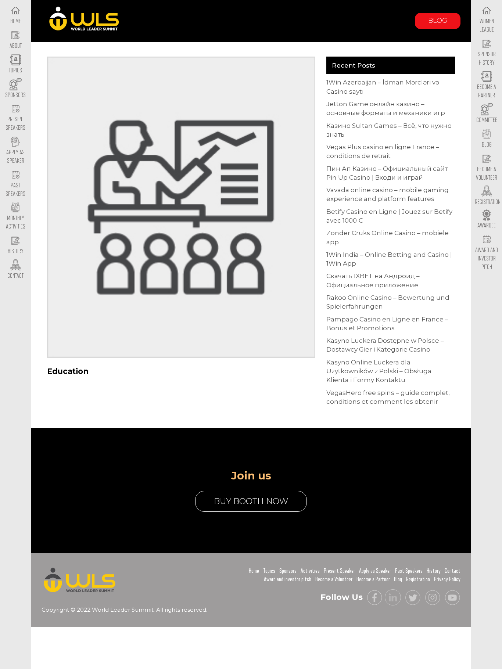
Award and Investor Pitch (486, 258)
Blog (437, 21)
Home (254, 571)
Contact (452, 571)
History (434, 571)
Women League (487, 25)
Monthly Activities (15, 222)
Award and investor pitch (287, 579)
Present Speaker (339, 571)
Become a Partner (486, 91)
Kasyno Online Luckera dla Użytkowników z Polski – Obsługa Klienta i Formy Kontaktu (378, 371)
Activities (310, 571)
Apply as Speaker (15, 157)
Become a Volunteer (486, 173)
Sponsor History (487, 58)
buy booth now (251, 501)
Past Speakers (15, 190)
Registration (418, 579)
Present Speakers (15, 123)
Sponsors (288, 571)
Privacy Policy (447, 579)
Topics (269, 571)
